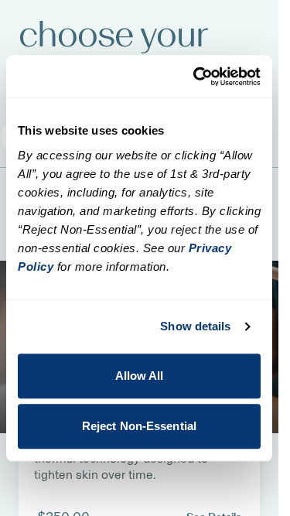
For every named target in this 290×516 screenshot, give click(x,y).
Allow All (139, 375)
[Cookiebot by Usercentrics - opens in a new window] (196, 77)
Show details (195, 326)
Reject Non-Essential (139, 425)
